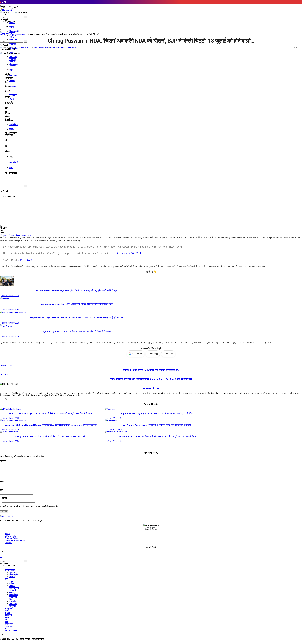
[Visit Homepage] (7, 10)
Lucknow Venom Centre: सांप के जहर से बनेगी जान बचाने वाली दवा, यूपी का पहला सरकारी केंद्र (156, 436)
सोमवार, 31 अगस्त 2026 (10, 296)
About (7, 534)
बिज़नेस (7, 119)
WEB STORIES (11, 173)
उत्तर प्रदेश (13, 597)
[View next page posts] (2, 340)
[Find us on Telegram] (7, 552)
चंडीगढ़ (11, 27)
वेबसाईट (4, 498)
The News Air (5, 34)
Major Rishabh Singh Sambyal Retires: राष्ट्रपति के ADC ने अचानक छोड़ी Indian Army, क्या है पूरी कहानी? (76, 317)
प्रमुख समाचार (10, 570)
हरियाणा (12, 23)
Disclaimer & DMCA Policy (15, 540)
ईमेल (2, 490)
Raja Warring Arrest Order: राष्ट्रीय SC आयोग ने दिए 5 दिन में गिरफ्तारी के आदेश (76, 331)
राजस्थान (12, 86)
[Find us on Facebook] (5, 552)
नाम (2, 482)
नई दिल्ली (12, 590)
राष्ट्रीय (7, 97)
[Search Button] (0, 15)
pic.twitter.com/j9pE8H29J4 (126, 253)
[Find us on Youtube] (10, 552)
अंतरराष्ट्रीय (9, 78)
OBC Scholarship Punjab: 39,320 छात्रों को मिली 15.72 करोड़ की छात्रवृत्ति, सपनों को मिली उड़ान (76, 290)
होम (6, 14)
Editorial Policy (11, 536)
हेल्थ (11, 167)
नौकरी (11, 99)
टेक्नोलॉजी (13, 95)
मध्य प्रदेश (13, 75)
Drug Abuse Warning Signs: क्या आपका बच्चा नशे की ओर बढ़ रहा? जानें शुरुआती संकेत (76, 304)
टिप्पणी (3, 461)
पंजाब (6, 82)
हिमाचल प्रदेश (14, 588)
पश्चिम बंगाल (13, 64)
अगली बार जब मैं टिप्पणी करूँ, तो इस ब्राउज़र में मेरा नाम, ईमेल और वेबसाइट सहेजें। (30, 506)
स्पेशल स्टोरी (9, 135)
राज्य (6, 26)
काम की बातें (13, 162)
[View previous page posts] (0, 340)
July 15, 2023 (25, 259)
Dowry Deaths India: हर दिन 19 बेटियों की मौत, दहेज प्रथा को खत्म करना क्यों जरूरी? (51, 436)
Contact (8, 543)
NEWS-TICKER (66, 47)
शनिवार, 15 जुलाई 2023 (41, 47)
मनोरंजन (7, 116)
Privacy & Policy (11, 538)
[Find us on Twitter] (2, 552)
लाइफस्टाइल (9, 120)
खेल (6, 146)
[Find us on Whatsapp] (8, 552)
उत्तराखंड (12, 59)
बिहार (11, 70)
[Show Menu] (0, 25)
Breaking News (19, 34)
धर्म (6, 140)
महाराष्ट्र (12, 81)
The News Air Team (24, 47)
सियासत (7, 113)
